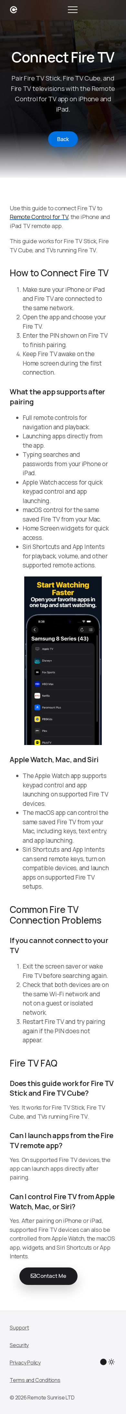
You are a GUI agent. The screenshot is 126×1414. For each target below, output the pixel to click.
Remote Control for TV (39, 217)
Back (62, 139)
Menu (73, 9)
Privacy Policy (25, 1362)
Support (19, 1327)
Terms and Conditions (35, 1380)
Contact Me (51, 1275)
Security (19, 1345)
